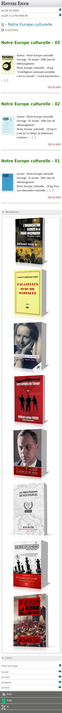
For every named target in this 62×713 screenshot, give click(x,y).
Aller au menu (10, 10)
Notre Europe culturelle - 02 (30, 104)
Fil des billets (11, 30)
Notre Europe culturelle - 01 (30, 161)
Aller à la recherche (14, 15)
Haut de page (9, 665)
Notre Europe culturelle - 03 (30, 42)
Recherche (12, 212)
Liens (8, 657)
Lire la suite (54, 86)
